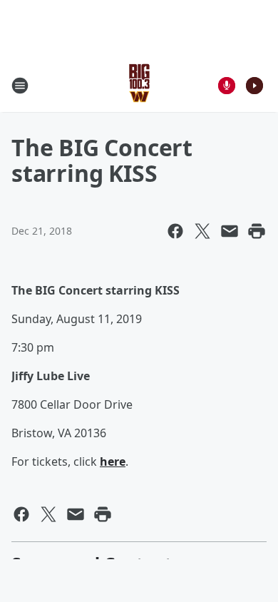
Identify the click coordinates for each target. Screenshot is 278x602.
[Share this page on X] (202, 231)
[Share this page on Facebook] (175, 231)
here (112, 461)
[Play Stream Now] (254, 85)
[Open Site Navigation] (20, 85)
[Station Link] (139, 85)
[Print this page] (257, 231)
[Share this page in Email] (230, 231)
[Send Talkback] (226, 85)
